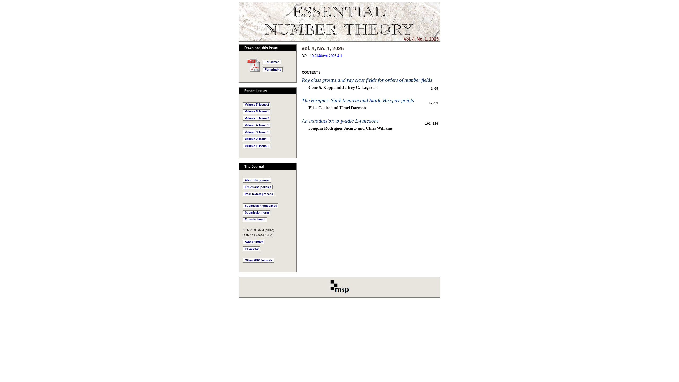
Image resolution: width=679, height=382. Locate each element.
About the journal (257, 180)
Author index (254, 241)
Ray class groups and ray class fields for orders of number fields (367, 80)
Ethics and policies (258, 187)
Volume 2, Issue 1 (257, 139)
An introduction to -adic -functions (340, 121)
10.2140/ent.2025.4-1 (326, 56)
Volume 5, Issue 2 (257, 104)
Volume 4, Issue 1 (257, 125)
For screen (272, 61)
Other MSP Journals (259, 260)
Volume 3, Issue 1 (257, 132)
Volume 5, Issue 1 (257, 111)
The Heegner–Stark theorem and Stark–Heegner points (358, 100)
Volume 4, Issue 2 (257, 118)
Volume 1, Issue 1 (257, 145)
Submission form (257, 212)
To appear (252, 248)
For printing (273, 69)
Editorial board (255, 219)
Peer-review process (259, 194)
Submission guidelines (261, 205)
